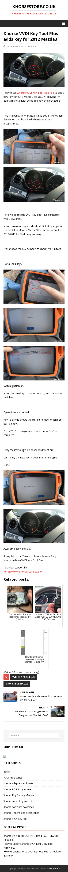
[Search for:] (34, 736)
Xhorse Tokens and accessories (21, 812)
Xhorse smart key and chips (19, 801)
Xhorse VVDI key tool (15, 818)
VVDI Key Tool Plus (23, 677)
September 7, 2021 (16, 46)
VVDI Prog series (12, 777)
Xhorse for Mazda (17, 683)
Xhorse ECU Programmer (17, 789)
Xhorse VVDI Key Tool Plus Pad (35, 92)
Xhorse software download (18, 807)
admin (34, 46)
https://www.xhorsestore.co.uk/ (22, 571)
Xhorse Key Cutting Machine (19, 795)
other (6, 771)
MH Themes (55, 868)
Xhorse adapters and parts (18, 783)
